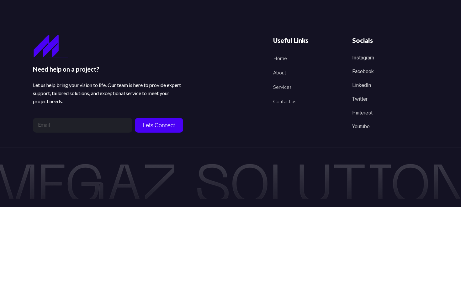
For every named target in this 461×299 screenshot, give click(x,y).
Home (280, 58)
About (279, 72)
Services (282, 87)
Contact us (284, 101)
